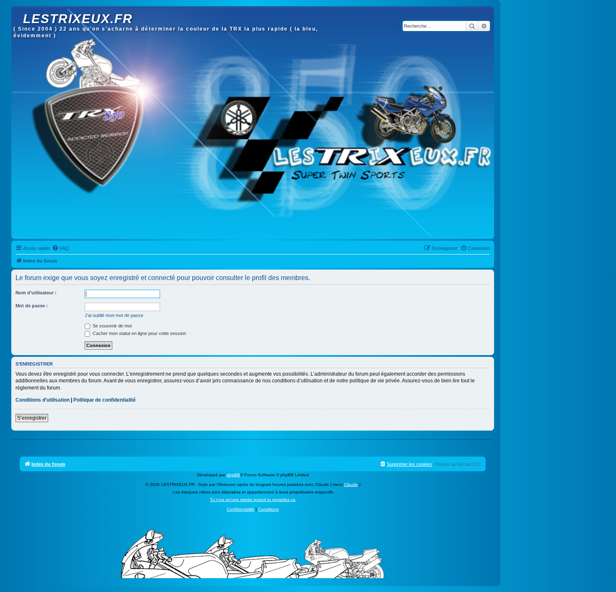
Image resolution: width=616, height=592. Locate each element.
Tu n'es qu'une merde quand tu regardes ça (252, 499)
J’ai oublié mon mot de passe (114, 315)
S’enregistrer (32, 418)
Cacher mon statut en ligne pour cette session (138, 333)
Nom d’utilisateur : (36, 292)
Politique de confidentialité (104, 400)
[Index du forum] (18, 10)
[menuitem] (60, 248)
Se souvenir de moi (111, 325)
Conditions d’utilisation (43, 400)
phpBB (233, 475)
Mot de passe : (32, 305)
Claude (351, 484)
